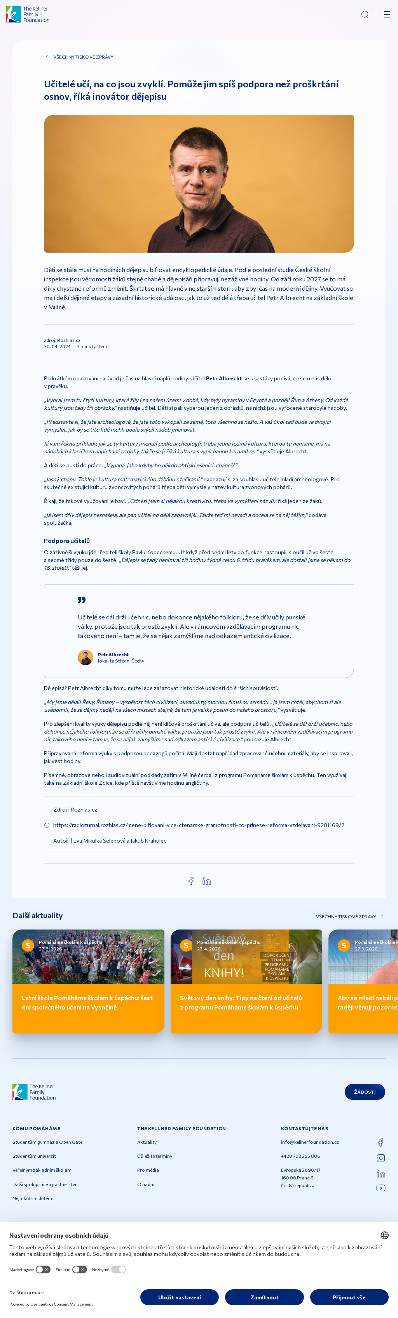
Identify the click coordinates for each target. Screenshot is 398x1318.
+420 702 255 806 (300, 1155)
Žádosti (365, 1091)
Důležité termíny (154, 1155)
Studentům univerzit (34, 1155)
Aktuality (147, 1142)
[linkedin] (206, 881)
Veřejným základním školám (42, 1169)
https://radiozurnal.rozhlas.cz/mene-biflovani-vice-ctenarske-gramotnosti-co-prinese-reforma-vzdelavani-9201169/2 (198, 825)
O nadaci (147, 1184)
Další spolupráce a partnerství (44, 1184)
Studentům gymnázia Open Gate (47, 1142)
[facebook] (191, 881)
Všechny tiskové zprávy (83, 56)
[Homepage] (28, 14)
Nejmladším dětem (32, 1198)
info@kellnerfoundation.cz (310, 1142)
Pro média (148, 1169)
